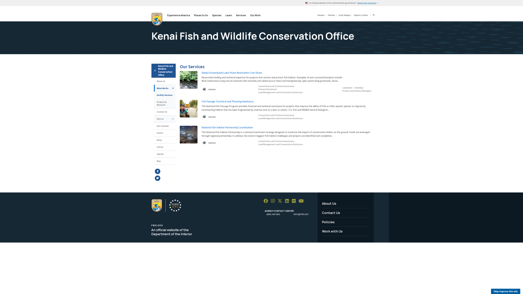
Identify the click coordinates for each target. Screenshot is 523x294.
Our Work (255, 15)
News (159, 140)
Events (160, 132)
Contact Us (162, 111)
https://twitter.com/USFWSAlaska (165, 178)
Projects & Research (161, 103)
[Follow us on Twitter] (281, 201)
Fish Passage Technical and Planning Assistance (228, 101)
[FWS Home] (156, 19)
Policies (328, 222)
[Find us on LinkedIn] (288, 201)
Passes (321, 15)
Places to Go (201, 15)
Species (216, 15)
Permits (331, 15)
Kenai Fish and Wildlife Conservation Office (165, 71)
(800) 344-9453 (273, 214)
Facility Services (165, 95)
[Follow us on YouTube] (302, 201)
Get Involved (162, 126)
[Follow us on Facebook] (267, 201)
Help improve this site (506, 291)
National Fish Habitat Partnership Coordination (227, 127)
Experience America (178, 15)
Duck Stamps (344, 15)
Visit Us (160, 118)
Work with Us (332, 231)
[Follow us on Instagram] (274, 201)
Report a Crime (361, 15)
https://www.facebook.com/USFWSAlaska (165, 171)
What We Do (162, 88)
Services (241, 15)
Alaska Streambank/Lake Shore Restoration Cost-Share (232, 72)
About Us (161, 81)
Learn (229, 15)
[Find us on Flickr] (295, 201)
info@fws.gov (301, 214)
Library (160, 147)
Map (159, 161)
